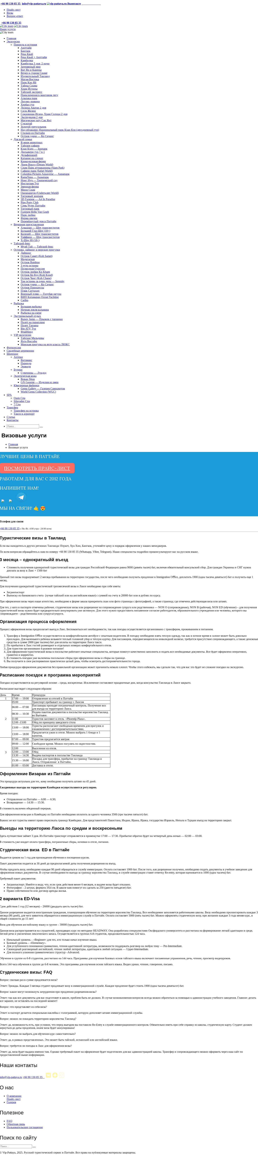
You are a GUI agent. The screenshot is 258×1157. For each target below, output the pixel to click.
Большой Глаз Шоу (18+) (35, 230)
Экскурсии (13, 41)
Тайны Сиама (29, 85)
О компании (14, 1095)
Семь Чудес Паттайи (33, 205)
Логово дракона (30, 101)
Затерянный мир (31, 66)
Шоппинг (12, 353)
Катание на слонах (32, 158)
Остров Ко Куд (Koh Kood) (37, 274)
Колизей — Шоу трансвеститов (39, 233)
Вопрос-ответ (15, 16)
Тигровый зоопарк (32, 196)
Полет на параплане (33, 322)
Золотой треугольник (33, 126)
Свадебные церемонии (20, 350)
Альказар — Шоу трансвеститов (40, 227)
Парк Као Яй (28, 82)
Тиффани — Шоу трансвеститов (40, 237)
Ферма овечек (29, 218)
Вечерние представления (29, 224)
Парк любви (28, 215)
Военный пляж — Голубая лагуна (41, 293)
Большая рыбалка (31, 306)
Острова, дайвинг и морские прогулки (37, 249)
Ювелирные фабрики (26, 385)
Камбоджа (27, 60)
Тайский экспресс (31, 91)
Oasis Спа (19, 398)
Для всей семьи (23, 139)
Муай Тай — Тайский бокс (37, 246)
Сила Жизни (28, 110)
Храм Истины (29, 88)
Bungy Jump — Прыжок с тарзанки (42, 319)
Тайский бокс (22, 243)
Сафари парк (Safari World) (37, 170)
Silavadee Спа (22, 401)
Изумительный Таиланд (35, 76)
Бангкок (25, 50)
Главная (11, 38)
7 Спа (17, 404)
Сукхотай (26, 123)
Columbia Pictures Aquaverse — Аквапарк (45, 173)
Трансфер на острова (26, 410)
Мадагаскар (28, 259)
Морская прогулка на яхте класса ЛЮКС (45, 344)
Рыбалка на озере (31, 312)
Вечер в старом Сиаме (34, 73)
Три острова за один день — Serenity (42, 281)
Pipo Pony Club (29, 202)
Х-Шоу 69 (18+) (30, 240)
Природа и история (25, 44)
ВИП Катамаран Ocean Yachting (40, 297)
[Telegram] (21, 500)
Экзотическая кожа (25, 375)
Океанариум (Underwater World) (40, 192)
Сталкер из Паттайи (33, 132)
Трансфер (12, 407)
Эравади (26, 366)
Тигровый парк (30, 208)
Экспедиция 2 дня (31, 117)
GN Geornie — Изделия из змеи (39, 382)
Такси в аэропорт (24, 413)
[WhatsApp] (2, 500)
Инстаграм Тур (30, 183)
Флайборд (27, 331)
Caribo (24, 300)
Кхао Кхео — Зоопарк (34, 148)
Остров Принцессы (32, 287)
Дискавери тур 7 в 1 (33, 151)
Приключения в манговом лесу (39, 95)
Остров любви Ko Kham (35, 271)
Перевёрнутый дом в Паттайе (38, 221)
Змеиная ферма (30, 186)
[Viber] (10, 500)
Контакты (12, 420)
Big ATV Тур (28, 328)
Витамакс (26, 360)
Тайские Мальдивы (32, 338)
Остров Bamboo (30, 262)
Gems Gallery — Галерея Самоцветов (43, 388)
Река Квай (27, 54)
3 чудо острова (29, 265)
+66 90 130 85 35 (34, 1077)
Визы (10, 12)
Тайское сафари (30, 145)
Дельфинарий (29, 155)
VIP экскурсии (22, 334)
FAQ (9, 1120)
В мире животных (31, 142)
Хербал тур (27, 104)
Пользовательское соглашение (25, 1127)
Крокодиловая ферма (33, 161)
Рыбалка (19, 303)
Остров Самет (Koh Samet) (36, 256)
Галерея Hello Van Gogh (35, 211)
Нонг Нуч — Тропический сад (39, 180)
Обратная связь (16, 1124)
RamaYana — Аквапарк (35, 177)
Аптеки (18, 357)
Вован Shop (28, 379)
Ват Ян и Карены (31, 69)
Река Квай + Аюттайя (34, 57)
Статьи (11, 416)
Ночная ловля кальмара (35, 309)
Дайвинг (26, 252)
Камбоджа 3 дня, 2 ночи (35, 63)
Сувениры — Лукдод (33, 372)
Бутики (18, 369)
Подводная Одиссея (33, 268)
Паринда (26, 363)
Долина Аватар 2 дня (33, 107)
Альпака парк (29, 98)
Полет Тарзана (29, 325)
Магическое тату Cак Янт (36, 120)
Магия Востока (30, 79)
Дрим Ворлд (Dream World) (37, 164)
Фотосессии (14, 347)
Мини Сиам (28, 189)
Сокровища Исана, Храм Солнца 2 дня (44, 114)
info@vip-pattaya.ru (34, 3)
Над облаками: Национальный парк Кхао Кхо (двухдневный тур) (60, 129)
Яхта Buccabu (29, 341)
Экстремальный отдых (27, 315)
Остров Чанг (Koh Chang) (36, 278)
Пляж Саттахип (30, 290)
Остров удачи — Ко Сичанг (37, 136)
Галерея (11, 1102)
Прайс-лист (14, 9)
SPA (9, 394)
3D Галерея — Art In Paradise (38, 199)
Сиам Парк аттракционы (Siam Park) (42, 167)
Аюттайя (26, 47)
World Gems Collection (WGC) (38, 391)
